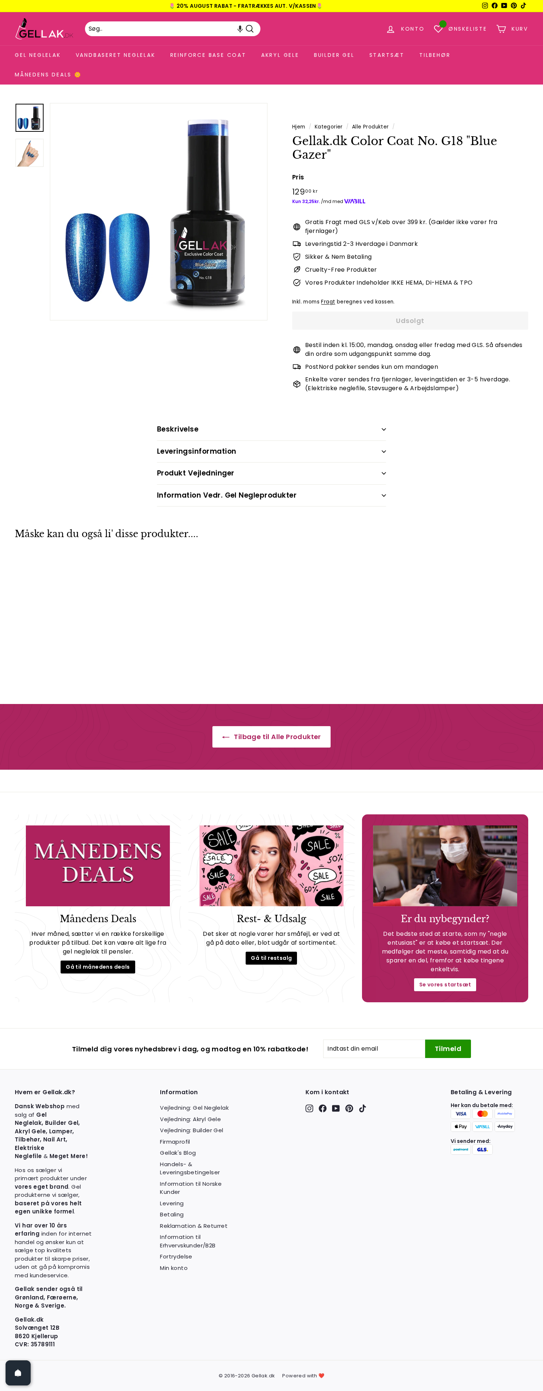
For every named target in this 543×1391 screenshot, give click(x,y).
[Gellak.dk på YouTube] (336, 1108)
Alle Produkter (370, 126)
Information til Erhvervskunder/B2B (187, 1241)
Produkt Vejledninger (196, 473)
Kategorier (329, 126)
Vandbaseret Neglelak (116, 55)
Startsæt (386, 55)
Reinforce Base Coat (208, 55)
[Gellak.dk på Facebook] (323, 1108)
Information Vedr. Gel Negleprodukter (227, 495)
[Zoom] (158, 211)
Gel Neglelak (38, 55)
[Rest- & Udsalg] (271, 865)
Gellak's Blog (178, 1153)
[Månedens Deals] (98, 865)
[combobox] (172, 28)
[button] (240, 28)
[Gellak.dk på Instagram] (309, 1108)
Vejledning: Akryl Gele (190, 1119)
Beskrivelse (177, 429)
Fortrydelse (176, 1256)
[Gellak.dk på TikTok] (362, 1108)
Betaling (172, 1214)
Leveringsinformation (196, 451)
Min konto (174, 1268)
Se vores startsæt (445, 984)
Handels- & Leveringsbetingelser (190, 1168)
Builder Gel (334, 55)
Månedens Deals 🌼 (48, 74)
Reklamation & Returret (194, 1226)
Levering (172, 1203)
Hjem (298, 126)
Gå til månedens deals (98, 967)
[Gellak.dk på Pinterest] (349, 1108)
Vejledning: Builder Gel (191, 1130)
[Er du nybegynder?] (445, 865)
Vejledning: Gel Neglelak (194, 1108)
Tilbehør (434, 55)
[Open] (18, 1372)
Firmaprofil (175, 1142)
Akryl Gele (280, 55)
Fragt (328, 301)
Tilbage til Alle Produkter (276, 736)
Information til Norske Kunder (191, 1188)
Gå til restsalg (271, 958)
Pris (298, 177)
